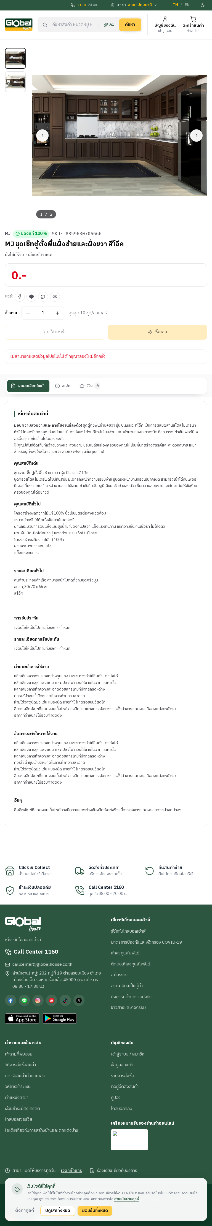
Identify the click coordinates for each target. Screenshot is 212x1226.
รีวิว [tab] (92, 386)
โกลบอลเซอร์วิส (18, 1119)
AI (111, 24)
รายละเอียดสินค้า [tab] (32, 386)
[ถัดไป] (196, 135)
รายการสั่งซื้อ (122, 1075)
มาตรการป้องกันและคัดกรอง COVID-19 (146, 942)
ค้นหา (130, 24)
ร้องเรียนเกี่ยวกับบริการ (117, 1171)
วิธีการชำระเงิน (18, 1086)
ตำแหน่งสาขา (16, 1097)
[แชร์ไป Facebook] (20, 297)
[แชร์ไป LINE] (31, 297)
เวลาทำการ (71, 1171)
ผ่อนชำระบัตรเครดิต (22, 1108)
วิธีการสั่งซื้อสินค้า (20, 1064)
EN (187, 5)
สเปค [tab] (66, 386)
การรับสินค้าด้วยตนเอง (25, 1075)
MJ (7, 234)
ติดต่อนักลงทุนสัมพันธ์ (130, 964)
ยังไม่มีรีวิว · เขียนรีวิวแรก (28, 255)
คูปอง (116, 1097)
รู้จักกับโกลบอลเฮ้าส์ (128, 931)
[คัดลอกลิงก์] (55, 297)
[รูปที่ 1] (15, 58)
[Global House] (19, 24)
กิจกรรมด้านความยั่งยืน (131, 996)
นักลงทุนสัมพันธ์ (125, 953)
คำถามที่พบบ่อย (18, 1054)
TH (175, 5)
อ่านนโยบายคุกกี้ (126, 1199)
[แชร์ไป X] (43, 297)
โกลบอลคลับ (121, 1108)
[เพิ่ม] (58, 313)
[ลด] (28, 313)
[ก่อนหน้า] (42, 135)
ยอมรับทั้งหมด (95, 1210)
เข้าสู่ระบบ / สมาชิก (127, 1054)
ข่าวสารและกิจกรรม (128, 1007)
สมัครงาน (119, 974)
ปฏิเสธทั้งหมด (57, 1210)
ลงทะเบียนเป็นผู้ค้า (127, 985)
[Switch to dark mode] (202, 5)
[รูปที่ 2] (15, 81)
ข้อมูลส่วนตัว (122, 1064)
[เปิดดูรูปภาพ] (119, 135)
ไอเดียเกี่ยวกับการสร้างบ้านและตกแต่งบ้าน (41, 1130)
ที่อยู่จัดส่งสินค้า (125, 1086)
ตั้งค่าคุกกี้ (24, 1210)
